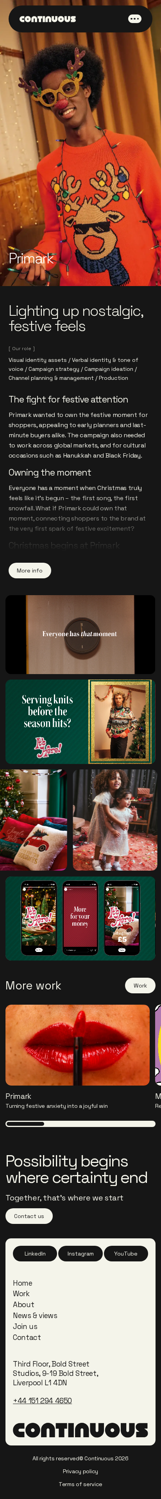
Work (21, 1293)
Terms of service (80, 1484)
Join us (25, 1326)
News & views (35, 1315)
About (23, 1304)
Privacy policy (80, 1471)
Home (22, 1283)
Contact (27, 1337)
